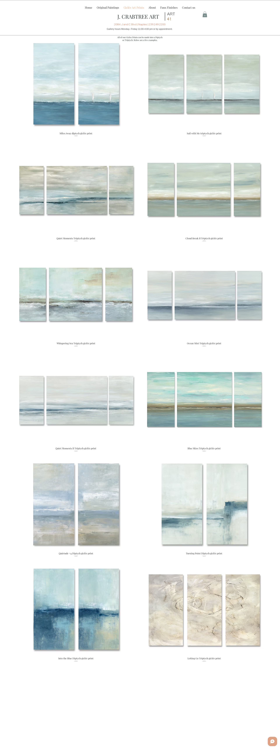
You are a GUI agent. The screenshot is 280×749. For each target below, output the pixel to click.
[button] (152, 7)
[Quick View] (75, 84)
